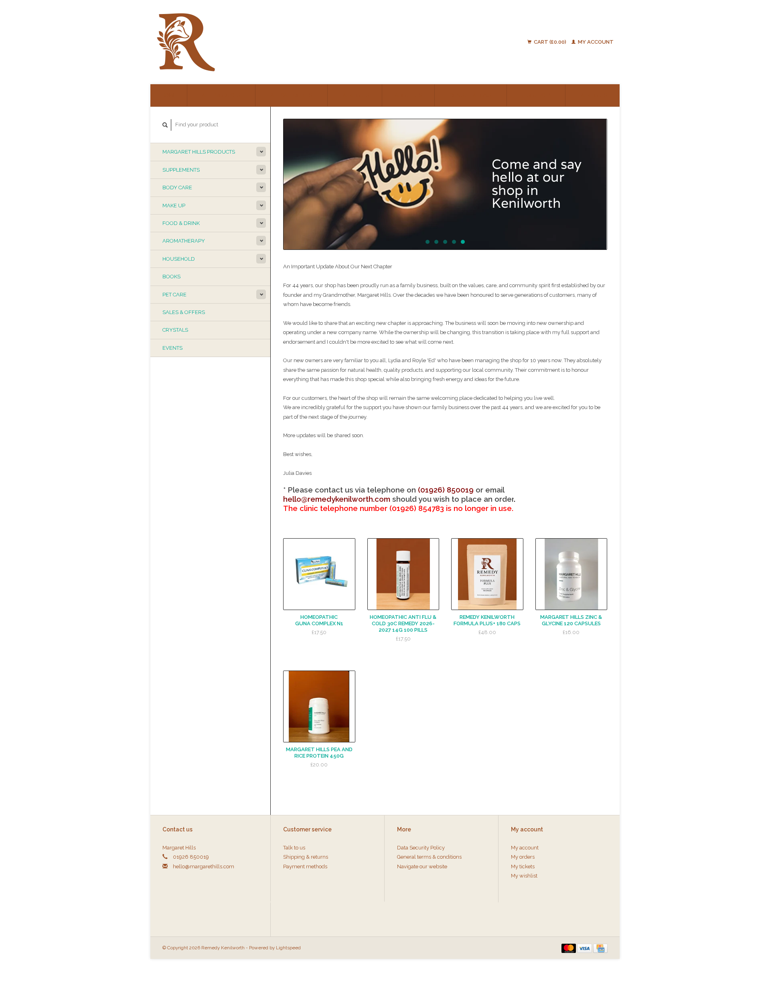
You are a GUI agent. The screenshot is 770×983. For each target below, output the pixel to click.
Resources (535, 95)
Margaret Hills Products (198, 152)
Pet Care (174, 295)
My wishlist (524, 876)
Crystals (175, 330)
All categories (291, 95)
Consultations (470, 95)
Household (178, 259)
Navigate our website (422, 866)
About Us (408, 95)
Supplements (181, 170)
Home (168, 95)
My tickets (523, 866)
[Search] (165, 125)
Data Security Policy (421, 848)
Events (172, 348)
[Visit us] (445, 184)
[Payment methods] (569, 947)
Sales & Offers (183, 312)
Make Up (173, 206)
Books (171, 277)
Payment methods (305, 866)
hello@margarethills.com (203, 866)
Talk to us (354, 95)
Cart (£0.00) (550, 42)
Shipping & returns (305, 857)
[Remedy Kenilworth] (249, 42)
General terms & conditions (429, 857)
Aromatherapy (183, 241)
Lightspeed (288, 948)
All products (221, 95)
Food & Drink (181, 223)
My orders (523, 857)
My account (595, 42)
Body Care (177, 187)
